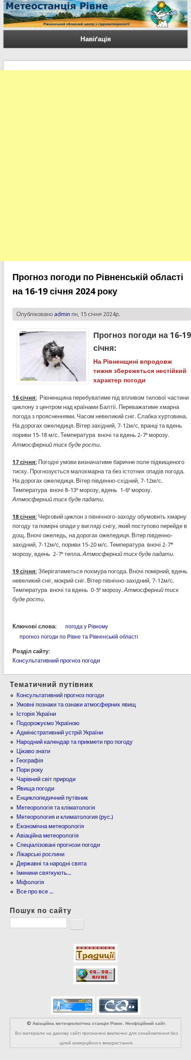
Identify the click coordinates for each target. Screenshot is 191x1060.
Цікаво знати (33, 751)
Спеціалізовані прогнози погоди (58, 845)
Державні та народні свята (51, 863)
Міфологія (30, 882)
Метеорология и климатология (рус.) (64, 817)
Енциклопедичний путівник (52, 797)
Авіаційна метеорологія (47, 835)
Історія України (36, 714)
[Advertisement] (95, 165)
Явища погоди (35, 788)
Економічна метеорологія (50, 826)
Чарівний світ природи (46, 779)
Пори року (29, 769)
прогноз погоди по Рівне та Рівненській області (79, 637)
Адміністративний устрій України (59, 732)
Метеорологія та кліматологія (55, 807)
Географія (29, 760)
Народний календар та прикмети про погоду (74, 741)
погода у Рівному (86, 626)
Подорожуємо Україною (48, 723)
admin (62, 314)
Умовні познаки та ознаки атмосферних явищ (76, 704)
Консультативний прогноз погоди (56, 660)
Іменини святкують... (43, 872)
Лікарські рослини (40, 854)
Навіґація (95, 39)
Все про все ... (34, 891)
